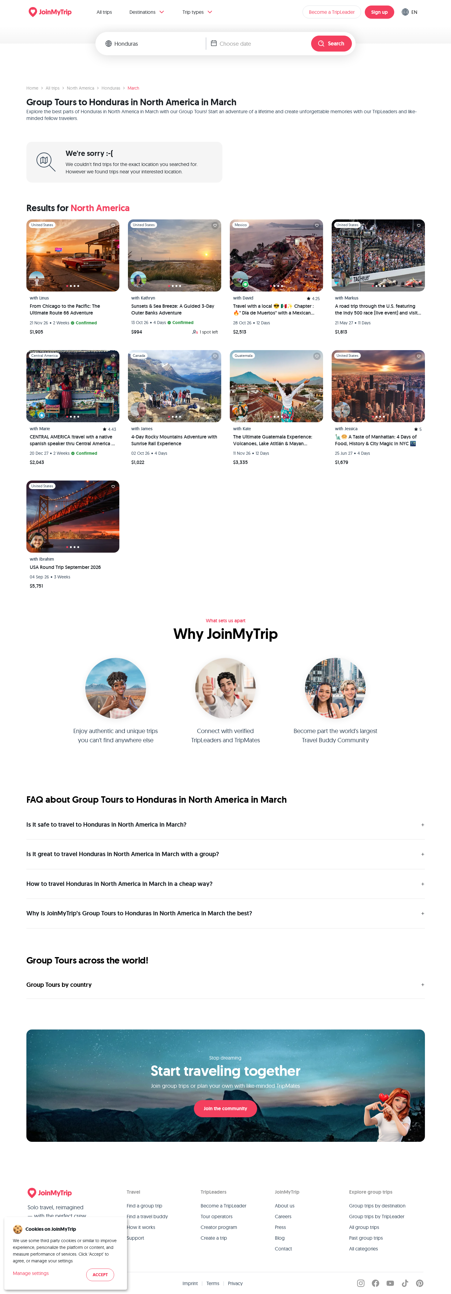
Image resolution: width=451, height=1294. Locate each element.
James (146, 428)
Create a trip (214, 1238)
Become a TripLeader (332, 12)
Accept (100, 1275)
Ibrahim (46, 559)
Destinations (142, 12)
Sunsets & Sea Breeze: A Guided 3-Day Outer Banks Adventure (172, 309)
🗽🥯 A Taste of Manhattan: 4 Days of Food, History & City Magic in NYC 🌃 (376, 440)
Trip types (193, 12)
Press (280, 1227)
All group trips (364, 1227)
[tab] (67, 286)
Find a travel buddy (147, 1216)
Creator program (219, 1227)
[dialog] (65, 1253)
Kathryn (148, 298)
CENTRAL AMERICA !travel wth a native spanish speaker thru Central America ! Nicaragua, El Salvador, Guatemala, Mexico (71, 440)
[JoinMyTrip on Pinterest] (419, 1283)
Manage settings (31, 1273)
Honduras (111, 88)
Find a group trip (144, 1206)
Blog (280, 1238)
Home (32, 88)
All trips (104, 12)
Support (135, 1238)
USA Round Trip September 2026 (65, 567)
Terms (212, 1283)
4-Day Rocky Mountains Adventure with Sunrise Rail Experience (174, 440)
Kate (247, 428)
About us (285, 1206)
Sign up (379, 12)
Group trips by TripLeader (376, 1216)
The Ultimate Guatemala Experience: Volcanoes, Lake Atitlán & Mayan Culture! (272, 440)
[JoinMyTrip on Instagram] (360, 1283)
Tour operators (217, 1216)
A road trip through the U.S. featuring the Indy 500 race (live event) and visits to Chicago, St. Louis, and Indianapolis (377, 310)
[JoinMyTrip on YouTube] (390, 1283)
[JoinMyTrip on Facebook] (375, 1283)
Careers (283, 1216)
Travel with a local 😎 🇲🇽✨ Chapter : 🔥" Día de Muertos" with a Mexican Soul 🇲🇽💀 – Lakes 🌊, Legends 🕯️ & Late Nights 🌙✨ (273, 310)
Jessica (351, 428)
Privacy (235, 1283)
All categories (363, 1249)
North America (80, 88)
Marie (44, 428)
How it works (141, 1227)
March (133, 88)
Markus (351, 298)
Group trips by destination (377, 1206)
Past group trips (366, 1238)
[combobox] (160, 43)
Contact (283, 1249)
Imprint (190, 1283)
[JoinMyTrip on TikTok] (405, 1283)
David (248, 298)
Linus (44, 298)
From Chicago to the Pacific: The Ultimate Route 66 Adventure (65, 309)
